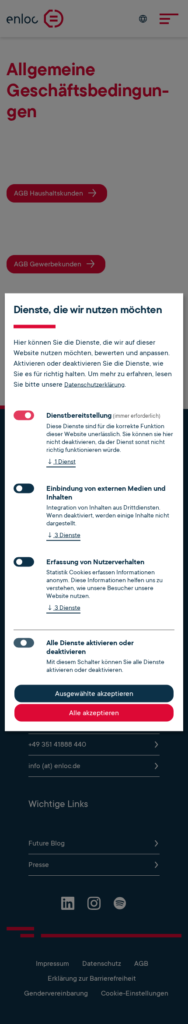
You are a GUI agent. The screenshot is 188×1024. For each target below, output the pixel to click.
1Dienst (61, 461)
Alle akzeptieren (94, 712)
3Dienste (63, 534)
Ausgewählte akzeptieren (94, 693)
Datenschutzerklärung (94, 384)
